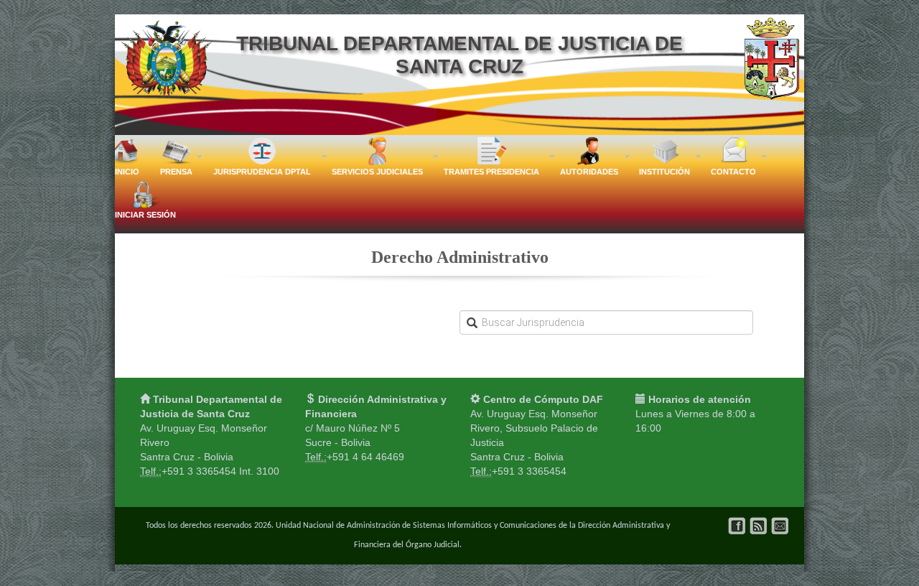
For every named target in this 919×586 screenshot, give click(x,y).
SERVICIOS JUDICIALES (377, 168)
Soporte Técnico (758, 526)
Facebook (737, 526)
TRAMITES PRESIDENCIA (491, 168)
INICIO (127, 171)
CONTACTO (733, 168)
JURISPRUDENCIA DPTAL (262, 168)
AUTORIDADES (589, 168)
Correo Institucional (780, 526)
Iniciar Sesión (145, 214)
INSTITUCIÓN (664, 168)
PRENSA (176, 168)
